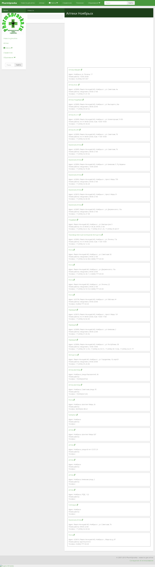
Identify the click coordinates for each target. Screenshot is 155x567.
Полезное (80, 3)
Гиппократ (73, 505)
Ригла (71, 250)
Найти (130, 3)
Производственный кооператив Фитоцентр (85, 235)
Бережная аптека (75, 145)
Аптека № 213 (74, 115)
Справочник (67, 3)
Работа (53, 3)
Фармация (72, 310)
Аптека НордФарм (75, 100)
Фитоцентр (73, 355)
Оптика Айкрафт (75, 70)
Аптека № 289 (74, 130)
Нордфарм (73, 220)
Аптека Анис (73, 85)
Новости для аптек (28, 3)
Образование (93, 3)
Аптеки (41, 3)
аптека (71, 430)
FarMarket (72, 415)
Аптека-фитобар (75, 370)
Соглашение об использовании (141, 560)
